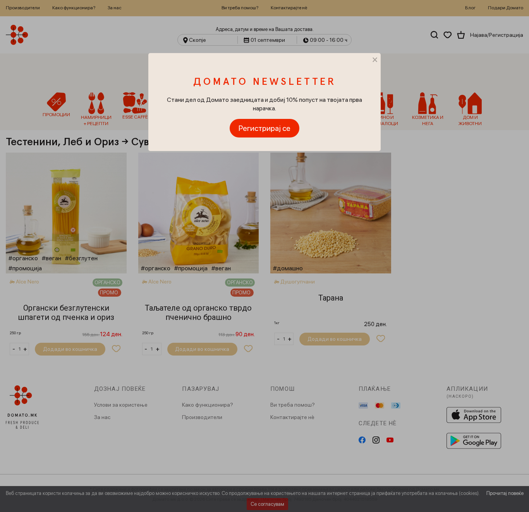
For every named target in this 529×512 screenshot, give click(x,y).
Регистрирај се (264, 128)
